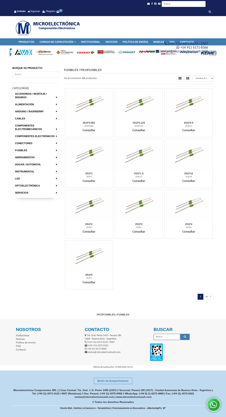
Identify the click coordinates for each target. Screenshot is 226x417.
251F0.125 (139, 122)
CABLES (20, 118)
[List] (188, 78)
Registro (50, 11)
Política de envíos (135, 41)
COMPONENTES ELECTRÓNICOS (35, 136)
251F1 (89, 173)
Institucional (90, 41)
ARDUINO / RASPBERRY (29, 111)
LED (17, 178)
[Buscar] (210, 12)
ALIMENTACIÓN (24, 104)
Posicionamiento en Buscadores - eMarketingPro (137, 408)
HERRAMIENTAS (25, 157)
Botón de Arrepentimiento (113, 380)
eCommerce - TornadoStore (97, 408)
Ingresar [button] (35, 11)
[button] (148, 3)
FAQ (18, 346)
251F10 (188, 173)
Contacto (21, 349)
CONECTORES (23, 143)
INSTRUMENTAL (24, 171)
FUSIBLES (21, 150)
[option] (20, 52)
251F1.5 (139, 173)
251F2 (89, 224)
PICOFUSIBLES (91, 70)
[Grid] (180, 78)
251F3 (138, 224)
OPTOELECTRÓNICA (27, 185)
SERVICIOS (21, 192)
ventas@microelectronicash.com (94, 396)
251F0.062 (89, 122)
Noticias (111, 41)
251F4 (188, 224)
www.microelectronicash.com (133, 396)
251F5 (89, 274)
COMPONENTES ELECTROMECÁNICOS (28, 127)
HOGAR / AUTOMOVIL (28, 164)
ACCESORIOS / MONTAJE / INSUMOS (31, 95)
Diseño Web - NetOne (71, 408)
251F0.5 (188, 122)
